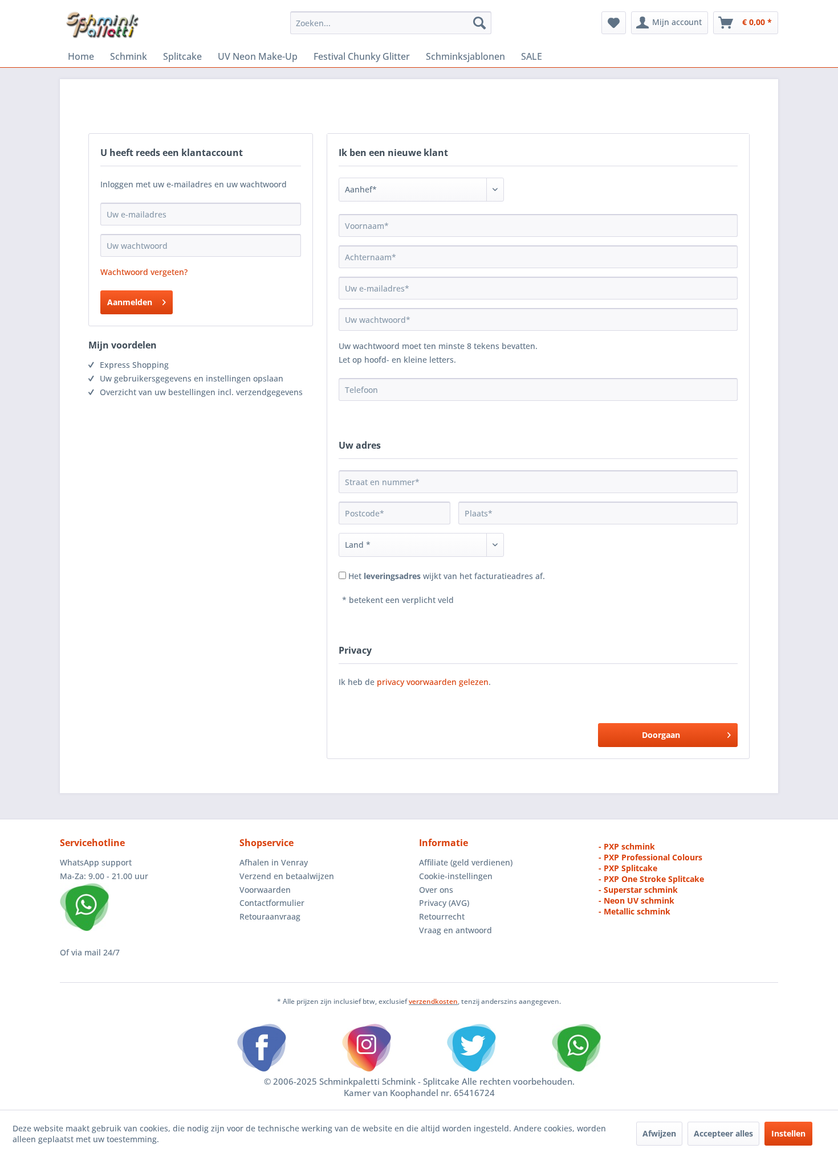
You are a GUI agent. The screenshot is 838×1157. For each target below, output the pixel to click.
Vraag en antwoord (455, 930)
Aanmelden (129, 302)
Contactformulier (271, 902)
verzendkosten (433, 1001)
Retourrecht (442, 916)
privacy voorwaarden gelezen (433, 681)
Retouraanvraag (269, 916)
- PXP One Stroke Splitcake (651, 878)
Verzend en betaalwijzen (286, 876)
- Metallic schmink (634, 911)
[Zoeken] (479, 22)
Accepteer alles (723, 1133)
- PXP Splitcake (628, 868)
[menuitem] (390, 22)
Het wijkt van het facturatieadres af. (446, 576)
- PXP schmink (627, 846)
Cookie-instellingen (456, 876)
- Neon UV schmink (636, 900)
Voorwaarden (265, 889)
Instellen (788, 1133)
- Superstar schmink (638, 889)
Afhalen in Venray (273, 862)
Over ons (436, 889)
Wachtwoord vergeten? (144, 271)
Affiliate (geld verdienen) (465, 862)
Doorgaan (661, 734)
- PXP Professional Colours (650, 857)
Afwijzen (659, 1133)
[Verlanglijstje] (613, 22)
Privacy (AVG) (444, 902)
